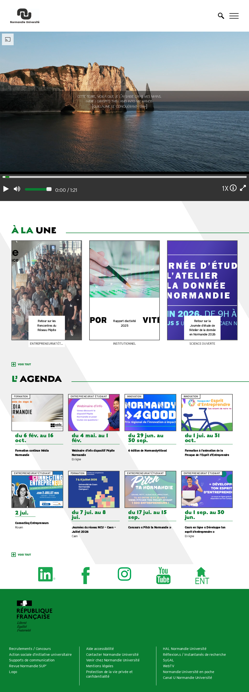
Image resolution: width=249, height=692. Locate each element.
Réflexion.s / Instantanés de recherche (194, 654)
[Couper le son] (17, 189)
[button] (221, 16)
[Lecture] (6, 189)
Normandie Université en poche (188, 672)
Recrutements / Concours (30, 649)
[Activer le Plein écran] (243, 188)
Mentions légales (99, 666)
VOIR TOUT (24, 364)
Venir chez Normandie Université (113, 660)
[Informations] (233, 188)
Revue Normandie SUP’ (28, 666)
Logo (13, 672)
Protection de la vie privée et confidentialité (109, 674)
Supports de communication (32, 660)
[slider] (2, 177)
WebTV (168, 666)
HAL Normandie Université (184, 649)
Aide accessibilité (100, 649)
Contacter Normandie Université (112, 654)
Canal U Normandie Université (187, 677)
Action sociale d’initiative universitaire (40, 654)
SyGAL (168, 660)
